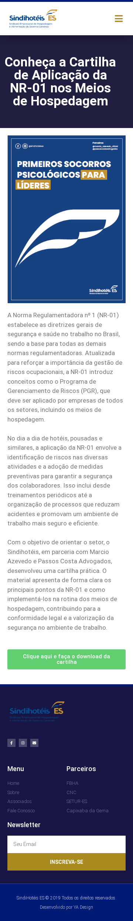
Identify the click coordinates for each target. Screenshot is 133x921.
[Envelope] (34, 743)
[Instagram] (23, 743)
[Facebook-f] (11, 743)
